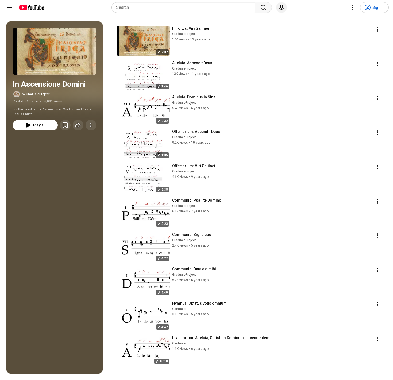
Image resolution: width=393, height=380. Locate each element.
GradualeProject (184, 34)
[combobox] (185, 7)
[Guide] (9, 7)
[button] (54, 51)
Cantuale (179, 309)
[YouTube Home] (31, 7)
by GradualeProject (36, 94)
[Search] (263, 7)
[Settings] (352, 7)
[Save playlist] (65, 125)
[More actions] (91, 125)
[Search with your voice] (281, 7)
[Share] (78, 125)
